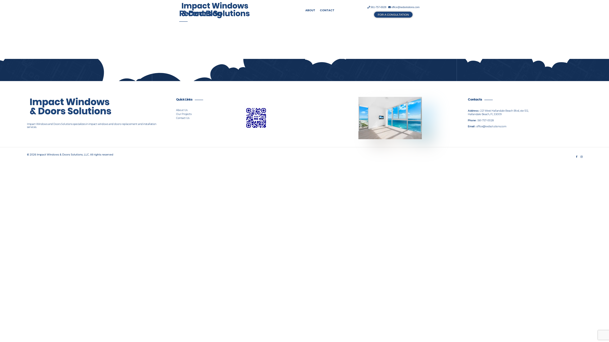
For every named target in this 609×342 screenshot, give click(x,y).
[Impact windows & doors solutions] (215, 10)
